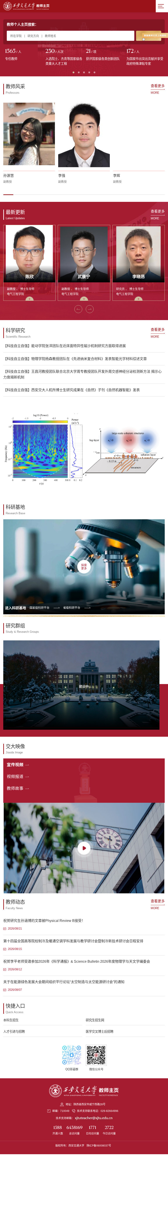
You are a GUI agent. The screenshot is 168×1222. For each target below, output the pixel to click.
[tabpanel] (23, 55)
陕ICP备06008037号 (99, 1145)
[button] (8, 194)
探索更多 (84, 566)
